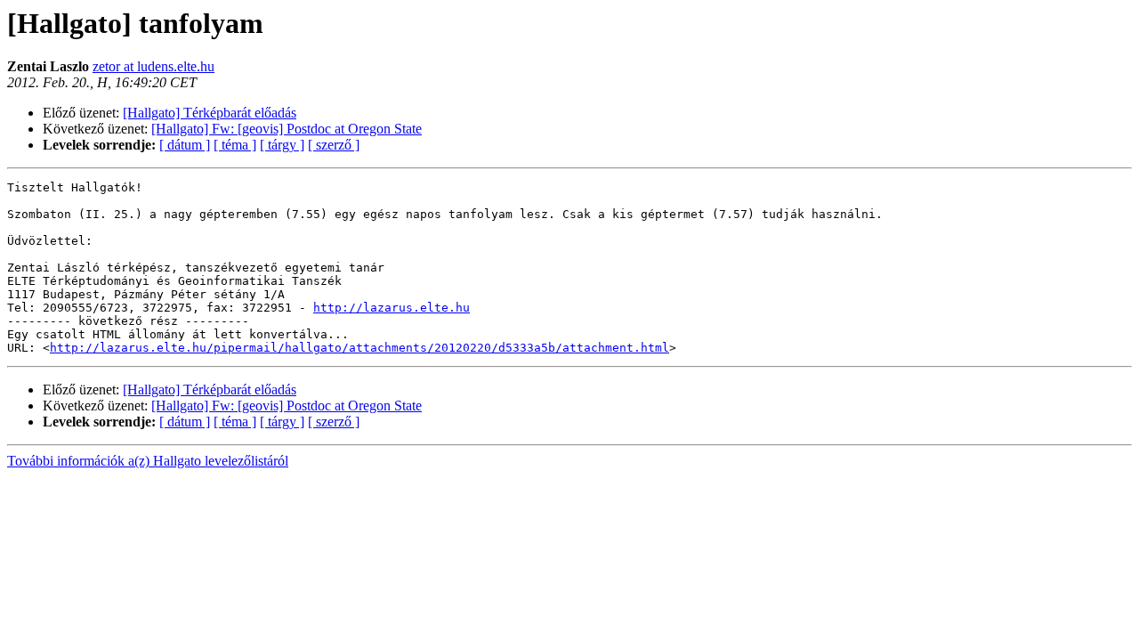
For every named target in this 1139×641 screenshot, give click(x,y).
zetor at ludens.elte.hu (153, 66)
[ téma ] (235, 144)
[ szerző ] (333, 144)
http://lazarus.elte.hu (391, 307)
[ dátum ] (184, 144)
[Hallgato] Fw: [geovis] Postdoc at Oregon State (286, 128)
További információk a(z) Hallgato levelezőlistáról (147, 460)
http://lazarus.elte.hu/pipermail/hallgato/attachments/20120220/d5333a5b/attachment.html (359, 347)
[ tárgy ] (282, 144)
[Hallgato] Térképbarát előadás (209, 112)
